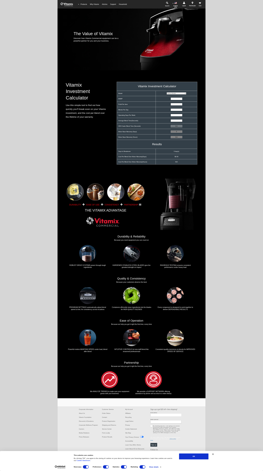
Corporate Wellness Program (88, 425)
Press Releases (84, 437)
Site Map (128, 433)
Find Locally (106, 433)
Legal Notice (129, 421)
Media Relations (84, 433)
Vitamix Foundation (85, 417)
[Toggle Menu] (78, 4)
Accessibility (129, 441)
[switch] (106, 467)
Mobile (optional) (154, 419)
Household (123, 4)
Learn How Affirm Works (133, 445)
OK (194, 456)
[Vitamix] (66, 4)
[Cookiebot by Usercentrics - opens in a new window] (60, 467)
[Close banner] (213, 454)
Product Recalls (107, 437)
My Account (129, 409)
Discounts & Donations (86, 421)
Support (113, 4)
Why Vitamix (94, 4)
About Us (82, 413)
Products (84, 4)
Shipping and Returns (109, 425)
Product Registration (108, 421)
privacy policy (173, 438)
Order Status (106, 413)
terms (151, 440)
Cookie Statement (83, 460)
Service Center (107, 429)
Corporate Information (86, 409)
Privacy (127, 425)
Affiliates (128, 413)
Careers (81, 429)
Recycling (128, 417)
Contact (104, 417)
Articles (104, 4)
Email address (153, 412)
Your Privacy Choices (132, 437)
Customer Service (108, 409)
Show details (154, 467)
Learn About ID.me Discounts (134, 449)
